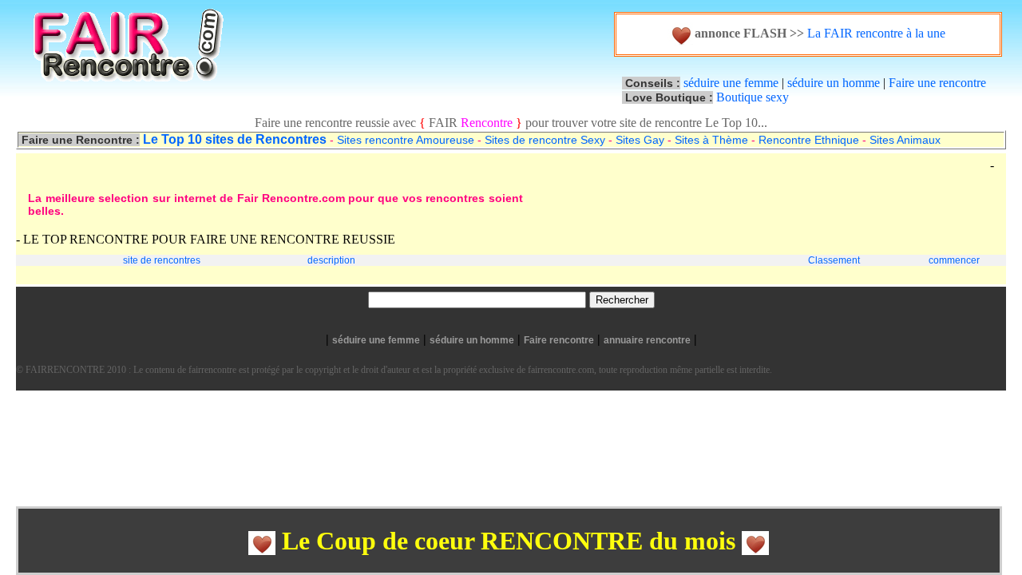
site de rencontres (161, 260)
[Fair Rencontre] (139, 95)
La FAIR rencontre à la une (874, 33)
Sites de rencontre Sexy (545, 139)
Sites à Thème (711, 139)
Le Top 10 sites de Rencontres (235, 139)
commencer (954, 260)
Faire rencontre (559, 340)
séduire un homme (833, 82)
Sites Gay (640, 139)
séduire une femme (730, 82)
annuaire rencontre (647, 340)
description (331, 260)
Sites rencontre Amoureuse (405, 139)
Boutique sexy (752, 97)
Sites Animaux (905, 139)
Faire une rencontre (937, 82)
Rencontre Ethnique (809, 139)
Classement (834, 260)
